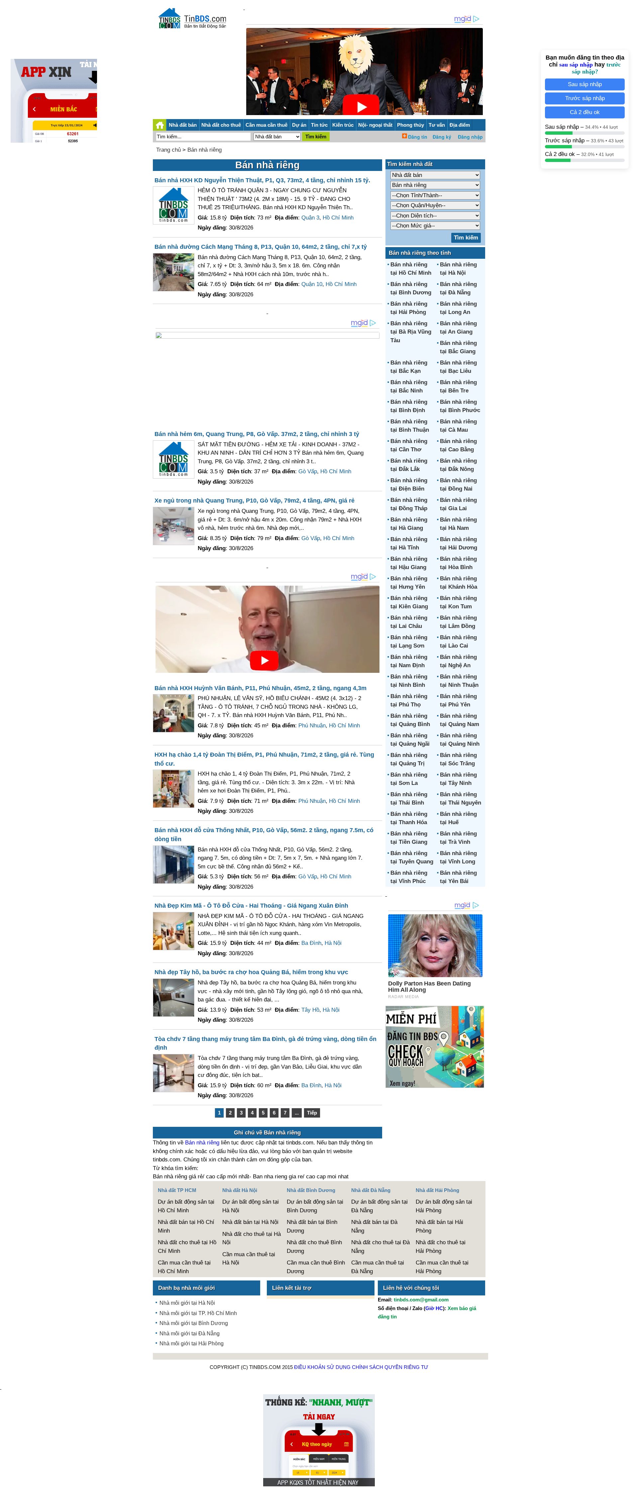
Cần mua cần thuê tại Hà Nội (248, 1258)
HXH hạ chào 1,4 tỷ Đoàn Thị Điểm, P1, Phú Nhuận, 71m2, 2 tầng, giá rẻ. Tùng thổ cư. (264, 759)
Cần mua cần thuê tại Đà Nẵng (377, 1267)
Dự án (299, 125)
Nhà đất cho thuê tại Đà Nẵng (380, 1246)
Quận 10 (311, 284)
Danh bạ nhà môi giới (186, 1288)
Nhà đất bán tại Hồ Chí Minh (186, 1226)
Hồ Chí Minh (338, 218)
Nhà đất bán (183, 125)
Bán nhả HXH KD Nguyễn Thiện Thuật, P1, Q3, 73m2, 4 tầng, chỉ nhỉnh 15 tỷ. (262, 180)
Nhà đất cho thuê (221, 125)
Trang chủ (168, 150)
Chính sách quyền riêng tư (390, 1367)
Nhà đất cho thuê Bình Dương (314, 1246)
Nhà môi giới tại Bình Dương (194, 1323)
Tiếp (312, 1113)
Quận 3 (310, 218)
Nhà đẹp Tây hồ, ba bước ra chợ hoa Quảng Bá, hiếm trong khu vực (251, 972)
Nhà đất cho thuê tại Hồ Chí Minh (187, 1246)
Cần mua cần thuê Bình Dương (316, 1267)
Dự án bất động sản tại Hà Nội (250, 1206)
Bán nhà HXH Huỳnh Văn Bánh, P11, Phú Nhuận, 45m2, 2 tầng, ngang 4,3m (261, 688)
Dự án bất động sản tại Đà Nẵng (379, 1206)
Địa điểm (460, 125)
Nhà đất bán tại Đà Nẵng (374, 1226)
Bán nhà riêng (204, 150)
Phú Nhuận (312, 725)
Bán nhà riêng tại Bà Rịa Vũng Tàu (410, 332)
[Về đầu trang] (631, 1484)
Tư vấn (437, 125)
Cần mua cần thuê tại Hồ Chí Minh (184, 1267)
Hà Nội (333, 943)
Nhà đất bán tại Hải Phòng (439, 1226)
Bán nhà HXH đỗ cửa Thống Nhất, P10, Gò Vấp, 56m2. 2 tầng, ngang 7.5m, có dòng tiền (264, 834)
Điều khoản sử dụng (322, 1367)
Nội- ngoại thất (375, 125)
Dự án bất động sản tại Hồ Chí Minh (186, 1206)
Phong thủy (410, 125)
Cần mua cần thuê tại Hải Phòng (442, 1267)
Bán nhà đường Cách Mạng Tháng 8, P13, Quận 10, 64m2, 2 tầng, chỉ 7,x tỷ (261, 246)
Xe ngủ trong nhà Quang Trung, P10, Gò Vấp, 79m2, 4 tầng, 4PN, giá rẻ (255, 500)
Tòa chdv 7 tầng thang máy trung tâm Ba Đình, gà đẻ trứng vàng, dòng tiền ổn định (265, 1043)
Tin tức (319, 125)
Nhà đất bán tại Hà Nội (250, 1222)
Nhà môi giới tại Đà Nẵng (190, 1333)
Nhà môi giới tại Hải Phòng (192, 1343)
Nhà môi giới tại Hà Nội (187, 1303)
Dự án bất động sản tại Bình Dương (315, 1206)
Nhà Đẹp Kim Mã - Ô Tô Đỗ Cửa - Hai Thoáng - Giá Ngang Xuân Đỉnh (251, 905)
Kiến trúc (343, 125)
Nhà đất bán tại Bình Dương (312, 1226)
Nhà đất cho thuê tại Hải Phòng (441, 1246)
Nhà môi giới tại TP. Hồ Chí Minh (198, 1313)
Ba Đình (311, 943)
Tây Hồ (310, 1010)
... (297, 1113)
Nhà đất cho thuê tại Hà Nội (251, 1238)
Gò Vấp (307, 471)
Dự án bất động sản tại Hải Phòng (444, 1206)
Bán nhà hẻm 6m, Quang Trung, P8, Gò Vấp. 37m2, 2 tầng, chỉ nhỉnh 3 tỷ (257, 434)
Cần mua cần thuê (266, 125)
